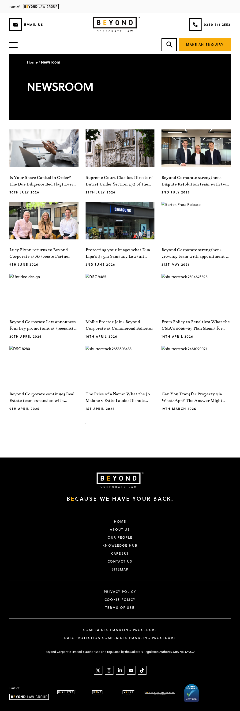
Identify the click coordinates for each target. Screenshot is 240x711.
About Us (120, 529)
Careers (120, 553)
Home (32, 62)
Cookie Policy (120, 599)
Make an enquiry (205, 44)
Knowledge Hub (119, 545)
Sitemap (120, 569)
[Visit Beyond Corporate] (116, 480)
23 (134, 423)
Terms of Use (120, 607)
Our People (120, 537)
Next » (150, 424)
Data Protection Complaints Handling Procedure (120, 637)
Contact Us (120, 561)
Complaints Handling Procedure (120, 630)
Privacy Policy (120, 591)
